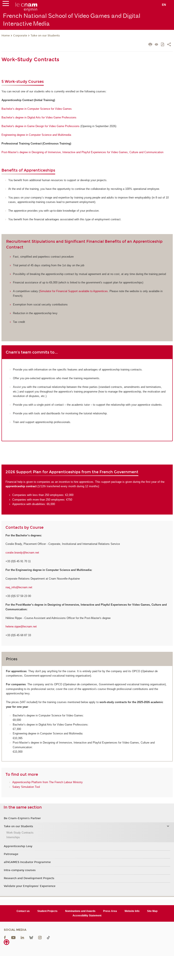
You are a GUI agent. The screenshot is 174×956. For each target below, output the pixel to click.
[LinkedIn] (22, 937)
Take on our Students (45, 35)
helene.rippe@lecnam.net (21, 626)
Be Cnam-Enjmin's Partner (22, 818)
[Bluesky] (31, 937)
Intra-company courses (20, 870)
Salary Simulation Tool (26, 786)
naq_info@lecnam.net (19, 587)
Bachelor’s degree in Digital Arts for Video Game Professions (38, 117)
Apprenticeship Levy (18, 846)
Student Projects (47, 911)
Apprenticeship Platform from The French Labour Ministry (47, 782)
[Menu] (5, 4)
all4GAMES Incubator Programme (27, 862)
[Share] (169, 45)
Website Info (132, 911)
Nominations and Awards (80, 911)
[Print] (150, 45)
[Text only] (156, 45)
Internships (13, 837)
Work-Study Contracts (20, 832)
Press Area (110, 911)
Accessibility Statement (87, 915)
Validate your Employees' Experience (29, 886)
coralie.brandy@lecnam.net (22, 552)
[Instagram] (40, 937)
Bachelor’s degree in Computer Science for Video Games (36, 108)
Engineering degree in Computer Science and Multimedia (36, 134)
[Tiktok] (48, 937)
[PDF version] (163, 45)
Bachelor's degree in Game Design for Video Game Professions (40, 126)
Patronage (11, 854)
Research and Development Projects (29, 878)
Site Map (152, 911)
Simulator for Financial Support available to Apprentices (74, 291)
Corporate (20, 35)
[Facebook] (5, 937)
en (164, 4)
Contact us (23, 911)
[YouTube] (13, 937)
